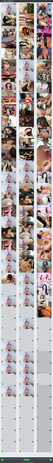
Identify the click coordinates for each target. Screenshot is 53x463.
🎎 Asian (3, 458)
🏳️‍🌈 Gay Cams (8, 459)
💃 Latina (9, 458)
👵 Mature (21, 458)
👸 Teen (25, 458)
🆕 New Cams (4, 459)
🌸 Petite (41, 458)
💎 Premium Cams (18, 459)
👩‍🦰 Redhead (35, 458)
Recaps (27, 462)
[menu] (2, 459)
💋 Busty (45, 458)
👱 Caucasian (12, 458)
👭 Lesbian (48, 458)
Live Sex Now (26, 459)
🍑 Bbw (39, 458)
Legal (32, 462)
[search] (50, 459)
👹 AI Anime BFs (40, 459)
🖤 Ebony (6, 458)
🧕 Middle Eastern (17, 458)
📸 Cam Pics (48, 459)
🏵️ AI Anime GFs (31, 459)
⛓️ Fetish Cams (23, 459)
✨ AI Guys (35, 459)
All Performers (30, 462)
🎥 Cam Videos (45, 459)
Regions (24, 462)
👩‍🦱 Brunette (31, 458)
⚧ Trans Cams (13, 459)
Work (25, 462)
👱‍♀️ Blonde (28, 458)
